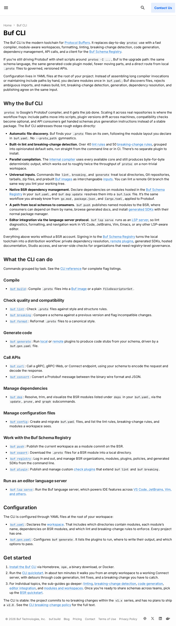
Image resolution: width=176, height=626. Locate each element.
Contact (90, 619)
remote (58, 341)
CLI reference (71, 269)
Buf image (79, 289)
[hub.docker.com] (168, 619)
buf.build (55, 619)
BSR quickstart (31, 593)
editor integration (22, 588)
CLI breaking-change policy (50, 605)
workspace (55, 524)
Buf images (63, 179)
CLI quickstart (32, 573)
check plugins (84, 469)
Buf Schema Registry (105, 52)
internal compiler (62, 159)
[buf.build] (144, 619)
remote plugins (121, 241)
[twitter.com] (152, 619)
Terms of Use (107, 619)
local (44, 341)
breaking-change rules (134, 144)
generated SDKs (141, 209)
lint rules (98, 144)
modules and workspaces (63, 588)
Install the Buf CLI (22, 567)
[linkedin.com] (160, 619)
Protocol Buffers (77, 43)
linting (88, 584)
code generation (150, 584)
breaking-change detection (115, 584)
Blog (67, 619)
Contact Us (163, 8)
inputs (108, 179)
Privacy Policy (128, 619)
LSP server (140, 220)
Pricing (77, 619)
